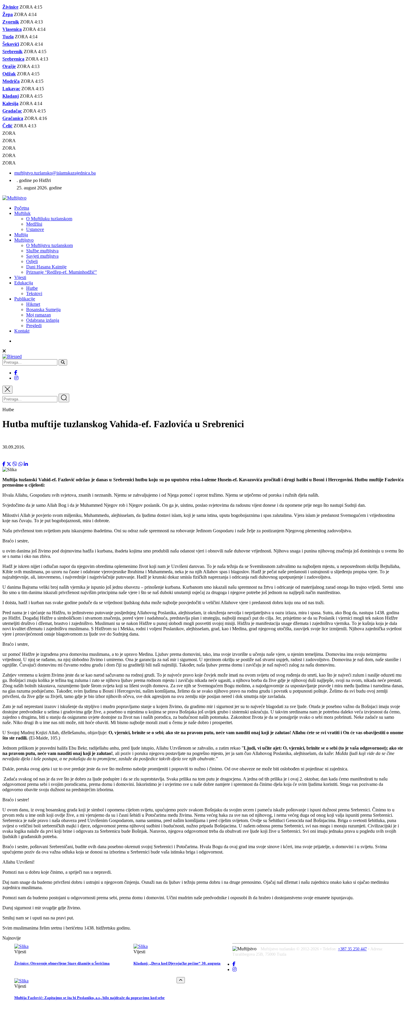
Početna (21, 207)
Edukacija (23, 282)
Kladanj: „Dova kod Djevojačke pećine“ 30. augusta (177, 963)
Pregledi (34, 325)
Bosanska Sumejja (43, 309)
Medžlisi (34, 224)
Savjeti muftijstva (42, 256)
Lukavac (11, 88)
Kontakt (21, 330)
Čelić (7, 125)
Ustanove (35, 229)
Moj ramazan (38, 314)
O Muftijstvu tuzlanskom (49, 245)
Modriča (11, 81)
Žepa (7, 14)
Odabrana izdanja (42, 320)
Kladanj (10, 96)
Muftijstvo (24, 240)
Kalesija (10, 103)
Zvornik (10, 21)
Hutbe (32, 288)
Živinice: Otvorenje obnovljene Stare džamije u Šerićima (62, 963)
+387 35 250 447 (352, 949)
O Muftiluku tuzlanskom (49, 218)
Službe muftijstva (42, 250)
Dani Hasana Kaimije (46, 266)
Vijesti (20, 277)
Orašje (9, 66)
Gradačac (12, 110)
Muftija (21, 234)
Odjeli (32, 261)
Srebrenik (12, 51)
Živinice (10, 7)
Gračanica (12, 118)
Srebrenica (13, 58)
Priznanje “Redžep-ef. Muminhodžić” (61, 272)
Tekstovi (34, 293)
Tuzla (8, 36)
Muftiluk (22, 213)
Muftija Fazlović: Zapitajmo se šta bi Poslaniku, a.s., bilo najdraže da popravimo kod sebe (89, 997)
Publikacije (24, 298)
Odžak (9, 73)
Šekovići (10, 44)
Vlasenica (12, 29)
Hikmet (33, 304)
